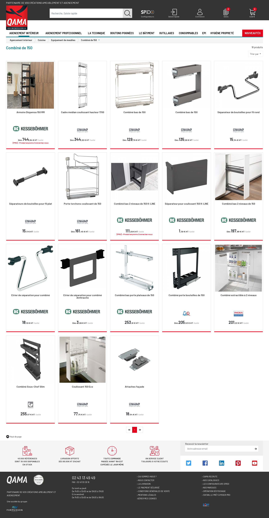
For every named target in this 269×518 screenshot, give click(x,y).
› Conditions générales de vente (153, 491)
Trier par (254, 53)
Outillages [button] (166, 33)
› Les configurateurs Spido (215, 484)
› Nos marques (209, 487)
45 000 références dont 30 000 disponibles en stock (27, 461)
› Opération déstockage (214, 491)
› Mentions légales (146, 495)
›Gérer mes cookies (147, 498)
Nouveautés (253, 33)
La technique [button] (96, 33)
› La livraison (144, 484)
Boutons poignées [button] (122, 33)
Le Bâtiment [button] (147, 33)
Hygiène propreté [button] (222, 33)
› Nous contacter (145, 480)
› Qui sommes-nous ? (147, 476)
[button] (238, 33)
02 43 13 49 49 (83, 477)
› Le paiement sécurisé (148, 487)
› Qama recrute (209, 476)
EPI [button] (204, 33)
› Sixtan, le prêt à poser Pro (216, 495)
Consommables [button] (188, 33)
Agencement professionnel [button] (63, 33)
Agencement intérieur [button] (24, 33)
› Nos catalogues (210, 480)
